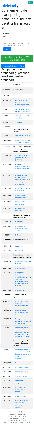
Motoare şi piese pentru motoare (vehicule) (21, 158)
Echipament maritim (22, 367)
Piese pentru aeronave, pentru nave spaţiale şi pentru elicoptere (23, 321)
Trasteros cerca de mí (17, 418)
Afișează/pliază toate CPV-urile (13, 66)
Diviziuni (8, 6)
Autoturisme (19, 96)
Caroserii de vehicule (22, 136)
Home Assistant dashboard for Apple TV (17, 423)
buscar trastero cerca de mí (17, 416)
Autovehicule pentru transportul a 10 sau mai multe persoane (22, 102)
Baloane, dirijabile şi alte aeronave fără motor (22, 312)
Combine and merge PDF (17, 420)
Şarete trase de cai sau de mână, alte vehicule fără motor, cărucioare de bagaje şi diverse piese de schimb (23, 354)
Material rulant (20, 268)
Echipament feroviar (22, 372)
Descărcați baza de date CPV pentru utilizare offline (17, 58)
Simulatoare (19, 122)
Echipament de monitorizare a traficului (20, 389)
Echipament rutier (21, 363)
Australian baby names (17, 414)
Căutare (7, 49)
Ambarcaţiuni (19, 250)
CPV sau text (7, 37)
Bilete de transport (21, 396)
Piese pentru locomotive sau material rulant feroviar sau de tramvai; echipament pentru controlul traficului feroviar (23, 279)
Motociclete (19, 222)
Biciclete (18, 235)
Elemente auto (20, 290)
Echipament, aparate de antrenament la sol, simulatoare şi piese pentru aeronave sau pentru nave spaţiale (22, 332)
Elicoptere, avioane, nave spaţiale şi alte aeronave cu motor (22, 303)
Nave (17, 246)
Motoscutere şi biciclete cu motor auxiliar (21, 228)
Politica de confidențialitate (17, 412)
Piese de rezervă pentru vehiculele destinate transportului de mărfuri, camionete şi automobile (23, 179)
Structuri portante (21, 376)
